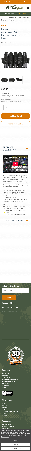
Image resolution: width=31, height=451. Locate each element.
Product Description (10, 148)
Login (4, 403)
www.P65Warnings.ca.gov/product (15, 214)
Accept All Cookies (15, 448)
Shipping (4, 413)
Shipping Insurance (8, 426)
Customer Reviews (13, 220)
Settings (15, 441)
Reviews (4, 387)
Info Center (5, 428)
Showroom (5, 385)
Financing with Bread (8, 381)
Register (4, 405)
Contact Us (5, 373)
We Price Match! (8, 2)
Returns (4, 415)
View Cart (5, 407)
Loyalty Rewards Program (10, 411)
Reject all (15, 444)
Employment (6, 377)
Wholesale (5, 375)
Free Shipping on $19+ (21, 2)
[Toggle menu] (3, 8)
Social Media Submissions (10, 379)
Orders (4, 409)
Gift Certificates (7, 424)
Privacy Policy (6, 383)
